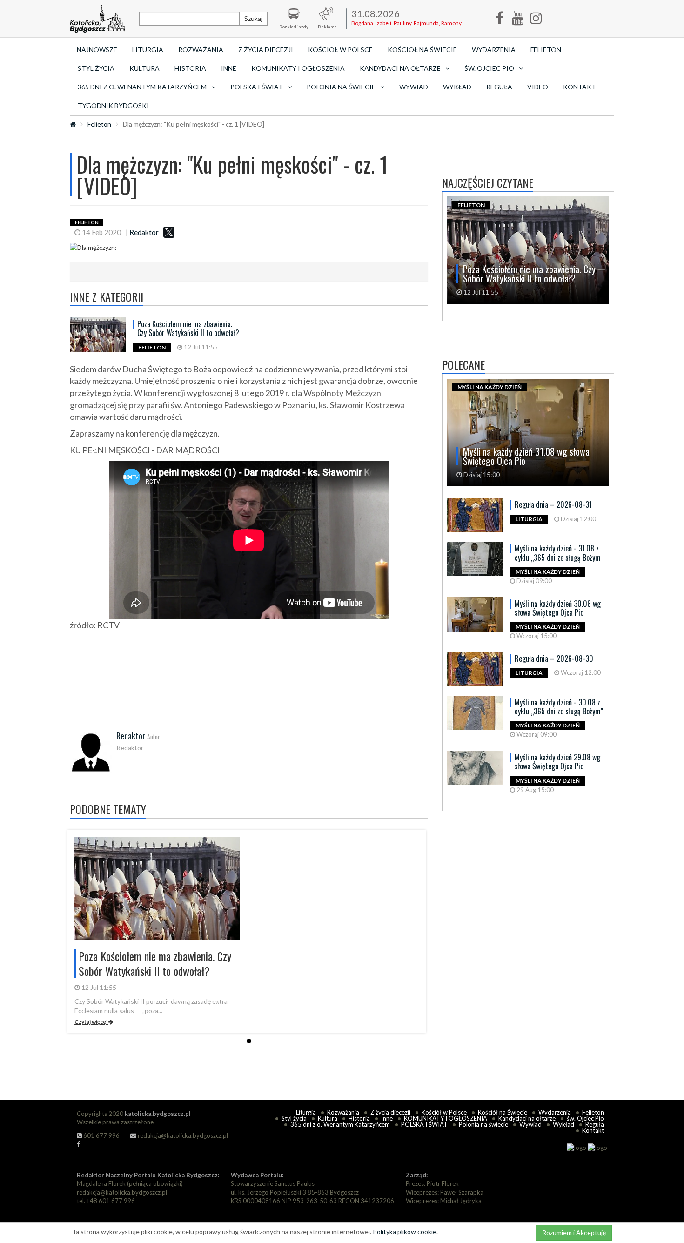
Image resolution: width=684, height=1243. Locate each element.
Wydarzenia (494, 50)
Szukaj (253, 18)
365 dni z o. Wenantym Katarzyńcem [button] (142, 87)
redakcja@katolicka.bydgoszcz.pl (182, 1135)
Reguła (499, 87)
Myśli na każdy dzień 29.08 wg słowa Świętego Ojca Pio (557, 762)
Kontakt (579, 87)
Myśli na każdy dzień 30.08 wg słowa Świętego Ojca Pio (558, 608)
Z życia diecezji (265, 50)
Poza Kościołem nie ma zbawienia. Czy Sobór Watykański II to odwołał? (188, 328)
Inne (228, 68)
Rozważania (200, 50)
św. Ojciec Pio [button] (489, 68)
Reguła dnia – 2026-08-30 (554, 658)
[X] (168, 232)
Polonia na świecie (483, 1124)
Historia (190, 68)
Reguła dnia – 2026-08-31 (553, 504)
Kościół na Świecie (422, 50)
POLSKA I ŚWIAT (424, 1124)
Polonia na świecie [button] (341, 87)
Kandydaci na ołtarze (527, 1118)
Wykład (457, 87)
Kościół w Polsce (340, 50)
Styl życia (96, 68)
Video (537, 87)
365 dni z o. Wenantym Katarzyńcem (340, 1124)
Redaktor (144, 232)
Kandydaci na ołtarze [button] (400, 68)
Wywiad (413, 87)
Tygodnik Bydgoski (113, 105)
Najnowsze (97, 50)
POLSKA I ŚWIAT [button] (256, 87)
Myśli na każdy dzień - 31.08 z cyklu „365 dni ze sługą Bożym (558, 553)
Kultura (144, 68)
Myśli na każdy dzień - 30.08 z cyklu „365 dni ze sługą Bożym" (559, 707)
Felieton (545, 50)
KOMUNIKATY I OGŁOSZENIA (298, 68)
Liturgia (147, 50)
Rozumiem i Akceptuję (574, 1232)
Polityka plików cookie (404, 1232)
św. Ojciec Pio (585, 1118)
